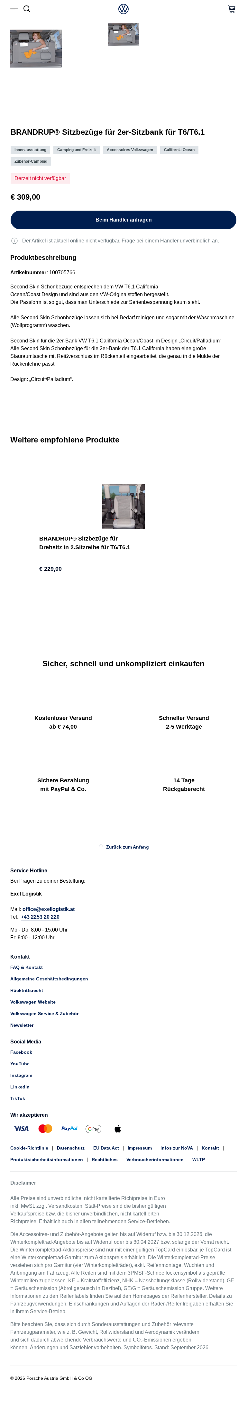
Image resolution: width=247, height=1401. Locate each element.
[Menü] (15, 9)
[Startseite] (123, 9)
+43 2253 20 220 (40, 917)
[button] (26, 102)
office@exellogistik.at (49, 909)
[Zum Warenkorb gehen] (231, 9)
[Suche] (27, 9)
